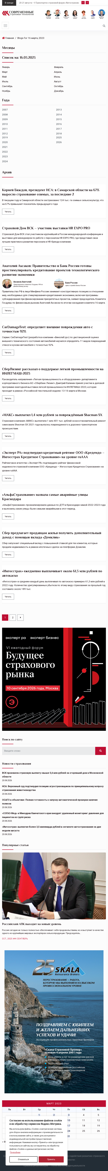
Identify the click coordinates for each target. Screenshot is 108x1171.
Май (4, 76)
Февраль (58, 67)
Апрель (58, 72)
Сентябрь (7, 86)
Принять (51, 1159)
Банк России (71, 283)
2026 (59, 142)
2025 (59, 137)
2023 (5, 156)
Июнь (57, 76)
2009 (5, 119)
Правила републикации (35, 1165)
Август (57, 81)
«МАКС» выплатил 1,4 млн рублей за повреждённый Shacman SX (52, 415)
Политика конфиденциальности (68, 1165)
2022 (5, 151)
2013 (59, 109)
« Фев (5, 1141)
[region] (37, 1140)
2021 (5, 147)
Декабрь (59, 91)
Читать (8, 212)
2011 (5, 128)
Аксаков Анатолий (22, 282)
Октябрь (58, 86)
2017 (59, 128)
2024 (5, 161)
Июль (5, 81)
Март (5, 72)
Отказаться (23, 1159)
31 (68, 1136)
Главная (9, 38)
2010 (5, 124)
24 (68, 1131)
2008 (5, 114)
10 (68, 1120)
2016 (59, 124)
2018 (59, 133)
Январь (6, 67)
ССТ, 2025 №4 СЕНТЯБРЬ (15, 939)
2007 (5, 109)
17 (68, 1125)
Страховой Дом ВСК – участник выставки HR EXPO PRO (46, 228)
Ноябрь (6, 91)
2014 (59, 114)
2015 (59, 119)
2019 (5, 137)
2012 (5, 133)
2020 (5, 142)
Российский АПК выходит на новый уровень (31, 924)
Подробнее (15, 1152)
